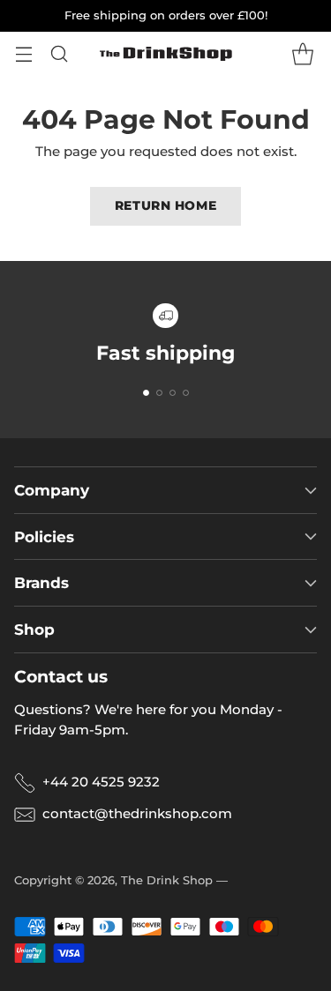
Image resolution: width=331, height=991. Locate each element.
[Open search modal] (59, 54)
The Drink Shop (167, 880)
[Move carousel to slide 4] (186, 393)
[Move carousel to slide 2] (159, 393)
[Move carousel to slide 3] (172, 393)
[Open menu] (23, 54)
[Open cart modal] (302, 54)
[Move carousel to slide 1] (146, 393)
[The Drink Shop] (166, 54)
